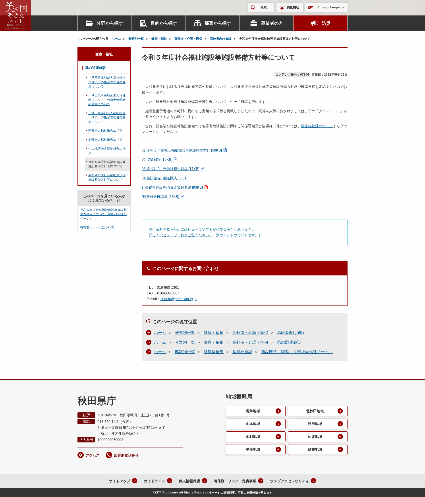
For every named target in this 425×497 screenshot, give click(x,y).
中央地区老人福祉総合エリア (107, 151)
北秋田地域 (315, 411)
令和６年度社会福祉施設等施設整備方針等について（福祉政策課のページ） (103, 214)
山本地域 (253, 424)
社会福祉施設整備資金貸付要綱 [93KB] (172, 187)
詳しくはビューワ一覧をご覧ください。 (180, 235)
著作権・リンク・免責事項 (235, 481)
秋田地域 (315, 424)
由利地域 (253, 436)
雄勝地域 (315, 449)
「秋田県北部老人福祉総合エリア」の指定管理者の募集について (107, 82)
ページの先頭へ (413, 488)
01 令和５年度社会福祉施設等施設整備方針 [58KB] (182, 150)
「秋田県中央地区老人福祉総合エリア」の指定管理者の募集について (107, 100)
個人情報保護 (189, 481)
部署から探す (218, 23)
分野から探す (110, 23)
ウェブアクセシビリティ (289, 481)
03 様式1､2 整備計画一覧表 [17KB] (170, 169)
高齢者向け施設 (221, 38)
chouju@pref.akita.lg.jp (178, 299)
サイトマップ (119, 481)
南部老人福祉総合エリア (105, 130)
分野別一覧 (136, 38)
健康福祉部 (214, 352)
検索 (264, 7)
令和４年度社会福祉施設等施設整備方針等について (107, 177)
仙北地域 (315, 436)
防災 (326, 23)
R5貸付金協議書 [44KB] (160, 197)
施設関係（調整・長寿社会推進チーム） (297, 352)
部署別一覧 (185, 352)
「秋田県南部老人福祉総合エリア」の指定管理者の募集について (107, 117)
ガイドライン (154, 481)
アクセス (92, 455)
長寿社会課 (242, 352)
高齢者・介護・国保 (188, 38)
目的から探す (164, 23)
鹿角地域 (253, 411)
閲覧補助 (293, 7)
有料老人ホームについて (97, 227)
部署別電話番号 (126, 455)
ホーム (116, 38)
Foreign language (331, 7)
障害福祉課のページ (317, 126)
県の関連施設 (289, 342)
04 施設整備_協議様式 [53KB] (165, 178)
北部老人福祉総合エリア (105, 139)
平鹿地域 (253, 449)
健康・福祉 (159, 38)
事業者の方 (272, 23)
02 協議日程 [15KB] (157, 159)
